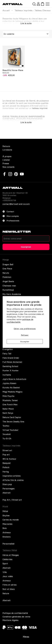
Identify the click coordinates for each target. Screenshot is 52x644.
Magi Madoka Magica (12, 391)
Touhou (6, 425)
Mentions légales (10, 620)
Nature (6, 593)
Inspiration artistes (12, 475)
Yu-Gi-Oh (7, 438)
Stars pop (7, 484)
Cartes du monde (11, 519)
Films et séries (10, 584)
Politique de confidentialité (15, 613)
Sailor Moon (8, 408)
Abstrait (6, 492)
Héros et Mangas (11, 555)
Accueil (6, 10)
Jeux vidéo (8, 576)
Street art (7, 450)
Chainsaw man (9, 285)
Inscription (26, 247)
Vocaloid (6, 434)
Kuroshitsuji (8, 289)
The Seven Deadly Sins (13, 421)
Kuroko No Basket (11, 387)
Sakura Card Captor (12, 417)
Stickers (6, 536)
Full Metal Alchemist (12, 362)
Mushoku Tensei (10, 400)
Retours (6, 146)
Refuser (25, 335)
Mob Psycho (8, 396)
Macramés (7, 524)
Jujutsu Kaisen (9, 383)
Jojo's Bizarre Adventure (14, 379)
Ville (5, 572)
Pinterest (16, 174)
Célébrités (7, 559)
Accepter (24, 341)
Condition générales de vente (16, 616)
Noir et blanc (9, 589)
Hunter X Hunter (11, 370)
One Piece (7, 268)
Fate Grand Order (11, 358)
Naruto (6, 273)
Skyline (6, 515)
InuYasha (7, 374)
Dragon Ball (8, 264)
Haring (6, 471)
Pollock (6, 467)
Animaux (7, 532)
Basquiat (7, 463)
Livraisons (7, 149)
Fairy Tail (7, 353)
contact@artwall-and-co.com (16, 204)
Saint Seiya (8, 413)
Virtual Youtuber (10, 430)
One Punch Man (10, 404)
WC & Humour (9, 459)
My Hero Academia (12, 294)
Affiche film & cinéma (13, 480)
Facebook (4, 174)
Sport (5, 563)
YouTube (22, 174)
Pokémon (7, 277)
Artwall (13, 4)
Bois (5, 528)
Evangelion (8, 349)
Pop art (6, 454)
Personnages (9, 488)
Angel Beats (8, 281)
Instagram (10, 174)
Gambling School (10, 366)
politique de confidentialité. (20, 320)
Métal (5, 511)
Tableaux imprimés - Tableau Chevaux (33, 10)
